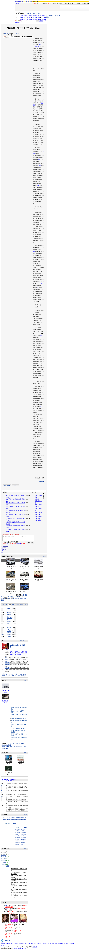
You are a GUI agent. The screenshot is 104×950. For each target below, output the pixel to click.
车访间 (6, 658)
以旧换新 (5, 748)
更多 (7, 866)
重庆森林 (13, 711)
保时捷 (10, 746)
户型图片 (16, 819)
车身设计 (40, 159)
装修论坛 (20, 819)
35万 (10, 596)
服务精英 (7, 664)
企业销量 (7, 671)
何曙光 (12, 714)
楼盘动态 (4, 819)
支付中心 (16, 943)
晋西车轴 (3, 856)
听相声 (7, 905)
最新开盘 (8, 817)
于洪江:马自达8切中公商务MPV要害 (18, 658)
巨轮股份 (3, 860)
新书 (6, 911)
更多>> (41, 13)
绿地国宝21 (17, 829)
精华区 (4, 548)
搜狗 (17, 3)
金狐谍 (12, 675)
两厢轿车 (3, 598)
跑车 (38, 185)
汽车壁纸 (17, 22)
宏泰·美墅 (17, 835)
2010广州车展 (21, 640)
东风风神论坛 (38, 520)
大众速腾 (9, 632)
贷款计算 (24, 817)
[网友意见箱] (5, 942)
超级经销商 (23, 674)
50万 (13, 596)
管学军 (12, 718)
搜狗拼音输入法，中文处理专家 (11, 534)
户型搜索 (12, 817)
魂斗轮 (8, 675)
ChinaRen (20, 1)
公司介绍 (60, 943)
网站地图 (66, 943)
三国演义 (11, 913)
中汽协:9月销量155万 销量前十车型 (19, 668)
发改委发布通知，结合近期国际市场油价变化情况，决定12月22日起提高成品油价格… (18, 653)
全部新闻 (71, 943)
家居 (61, 3)
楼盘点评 (20, 817)
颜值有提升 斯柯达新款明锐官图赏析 (16, 800)
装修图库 (24, 819)
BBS (82, 3)
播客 (71, 3)
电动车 (5, 745)
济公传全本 (20, 905)
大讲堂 (6, 649)
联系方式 (39, 943)
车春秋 (6, 661)
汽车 (54, 3)
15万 (5, 596)
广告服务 (27, 943)
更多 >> (44, 556)
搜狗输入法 (9, 943)
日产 (41, 335)
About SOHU (53, 943)
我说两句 (86, 3)
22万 (8, 596)
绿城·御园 (17, 844)
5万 (23, 595)
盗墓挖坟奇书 (21, 908)
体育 (38, 3)
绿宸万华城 (23, 832)
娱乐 (43, 3)
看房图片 (12, 819)
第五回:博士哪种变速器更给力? (18, 663)
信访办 (3, 675)
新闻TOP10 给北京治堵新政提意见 (18, 659)
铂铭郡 (22, 835)
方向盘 (42, 283)
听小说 (7, 908)
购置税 (41, 21)
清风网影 (13, 724)
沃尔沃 (6, 746)
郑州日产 (37, 305)
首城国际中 (17, 842)
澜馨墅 (22, 830)
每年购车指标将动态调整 (17, 737)
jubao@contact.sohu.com (20, 948)
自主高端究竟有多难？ (21, 728)
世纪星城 (23, 841)
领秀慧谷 (23, 829)
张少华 (12, 720)
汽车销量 (7, 668)
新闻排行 (5, 780)
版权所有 (35, 947)
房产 (58, 3)
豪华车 (42, 406)
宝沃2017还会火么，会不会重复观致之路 (17, 811)
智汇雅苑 (17, 839)
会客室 (6, 659)
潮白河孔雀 (17, 832)
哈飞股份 (3, 858)
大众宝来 (9, 634)
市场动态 (51, 15)
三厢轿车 (9, 598)
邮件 (75, 3)
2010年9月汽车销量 (10, 669)
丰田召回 (14, 746)
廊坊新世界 (17, 837)
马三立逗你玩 (12, 905)
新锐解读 (19, 911)
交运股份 (3, 862)
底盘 (40, 165)
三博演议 (7, 663)
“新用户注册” (18, 543)
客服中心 (33, 943)
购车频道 (32, 13)
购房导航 (8, 819)
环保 (34, 105)
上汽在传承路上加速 (20, 718)
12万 (2, 596)
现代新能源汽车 (15, 734)
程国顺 (12, 728)
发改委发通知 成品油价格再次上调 (19, 661)
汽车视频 (23, 675)
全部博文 (3, 945)
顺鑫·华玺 (23, 842)
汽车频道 (26, 13)
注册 (7, 543)
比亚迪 (19, 746)
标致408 (9, 612)
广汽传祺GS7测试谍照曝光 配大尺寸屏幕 (17, 809)
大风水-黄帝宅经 (12, 911)
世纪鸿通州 (23, 837)
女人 (64, 3)
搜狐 (16, 1)
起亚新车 (37, 499)
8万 (26, 595)
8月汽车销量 (18, 669)
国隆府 (16, 834)
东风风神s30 (38, 512)
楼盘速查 (4, 817)
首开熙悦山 (17, 841)
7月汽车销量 (25, 669)
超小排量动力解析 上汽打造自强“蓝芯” (16, 794)
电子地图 (16, 817)
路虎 (3, 746)
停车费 (23, 746)
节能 (42, 103)
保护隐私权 (46, 943)
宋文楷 (12, 707)
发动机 (37, 339)
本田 (14, 743)
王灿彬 (12, 730)
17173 (25, 1)
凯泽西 (9, 745)
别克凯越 (9, 636)
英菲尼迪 (37, 46)
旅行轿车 (15, 598)
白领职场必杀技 (13, 908)
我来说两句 (7, 33)
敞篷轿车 (20, 598)
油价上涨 (18, 743)
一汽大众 (10, 743)
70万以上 (17, 596)
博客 (78, 3)
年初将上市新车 (24, 591)
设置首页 (3, 943)
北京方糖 (17, 830)
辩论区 (4, 549)
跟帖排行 (13, 780)
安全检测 (17, 675)
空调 (38, 287)
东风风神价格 (38, 516)
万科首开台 (23, 839)
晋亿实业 (3, 855)
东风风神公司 (38, 518)
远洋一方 (23, 844)
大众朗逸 (9, 631)
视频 (68, 3)
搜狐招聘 (21, 943)
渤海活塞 (3, 864)
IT (51, 3)
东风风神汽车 (38, 514)
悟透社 (17, 674)
